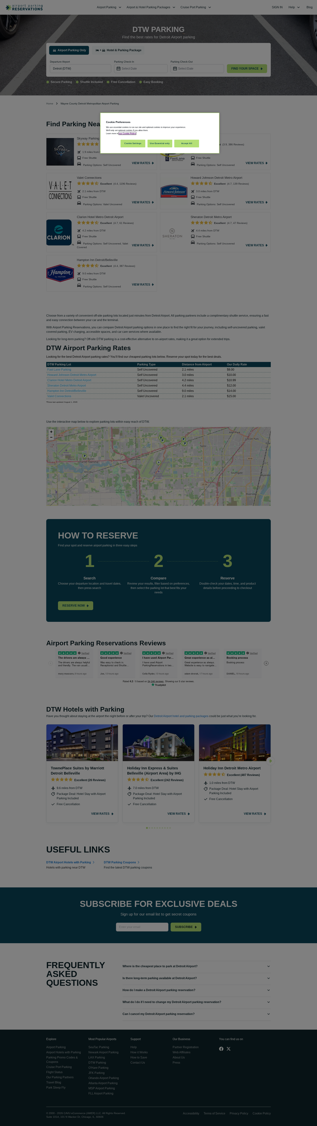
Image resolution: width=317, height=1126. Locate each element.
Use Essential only (160, 143)
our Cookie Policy (127, 133)
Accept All (186, 143)
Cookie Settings (132, 143)
